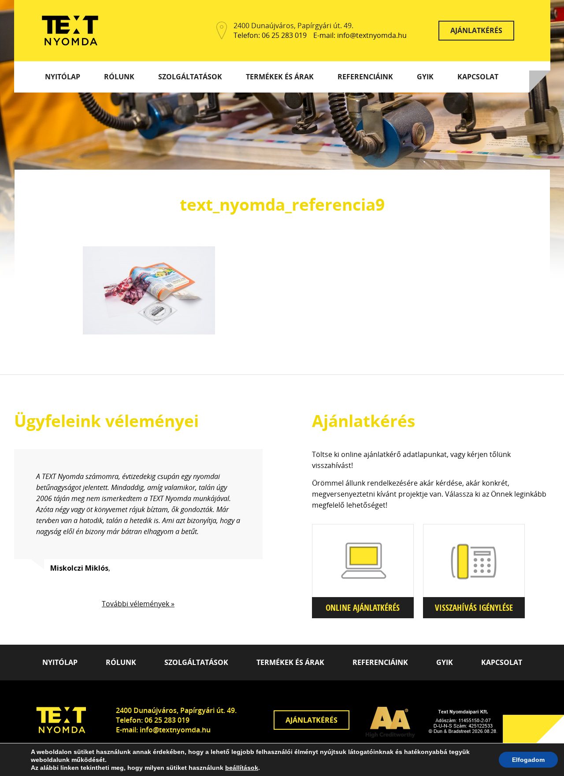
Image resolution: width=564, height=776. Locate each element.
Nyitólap (62, 77)
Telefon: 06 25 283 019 (270, 35)
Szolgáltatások (190, 77)
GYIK (425, 77)
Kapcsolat (477, 77)
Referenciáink (365, 77)
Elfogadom (528, 759)
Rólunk (119, 77)
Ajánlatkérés (476, 30)
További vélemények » (138, 604)
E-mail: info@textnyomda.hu (360, 35)
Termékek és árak (280, 77)
